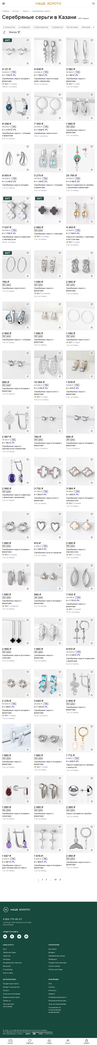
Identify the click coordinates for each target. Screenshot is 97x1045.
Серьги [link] (26, 11)
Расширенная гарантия (12, 963)
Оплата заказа (54, 966)
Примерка (52, 959)
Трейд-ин (7, 1001)
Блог (5, 949)
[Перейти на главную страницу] (48, 3)
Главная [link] (5, 11)
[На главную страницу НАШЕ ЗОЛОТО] (16, 909)
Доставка (52, 949)
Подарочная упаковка (57, 963)
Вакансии (7, 966)
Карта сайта (8, 973)
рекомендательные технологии (42, 1032)
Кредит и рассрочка (11, 987)
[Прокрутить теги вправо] (93, 27)
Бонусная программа (11, 994)
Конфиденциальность (57, 997)
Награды (6, 959)
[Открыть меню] (3, 3)
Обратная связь (9, 952)
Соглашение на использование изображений (54, 1010)
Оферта (51, 994)
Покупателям (53, 945)
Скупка (6, 990)
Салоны (51, 987)
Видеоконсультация (11, 997)
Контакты (52, 990)
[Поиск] (93, 3)
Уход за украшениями (57, 1004)
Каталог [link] (15, 11)
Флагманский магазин (57, 1001)
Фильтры (13, 32)
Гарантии (6, 956)
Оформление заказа (56, 956)
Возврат (51, 952)
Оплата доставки (55, 969)
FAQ (50, 984)
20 (55, 879)
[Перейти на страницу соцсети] (6, 936)
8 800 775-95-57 (12, 919)
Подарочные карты (11, 984)
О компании (8, 969)
